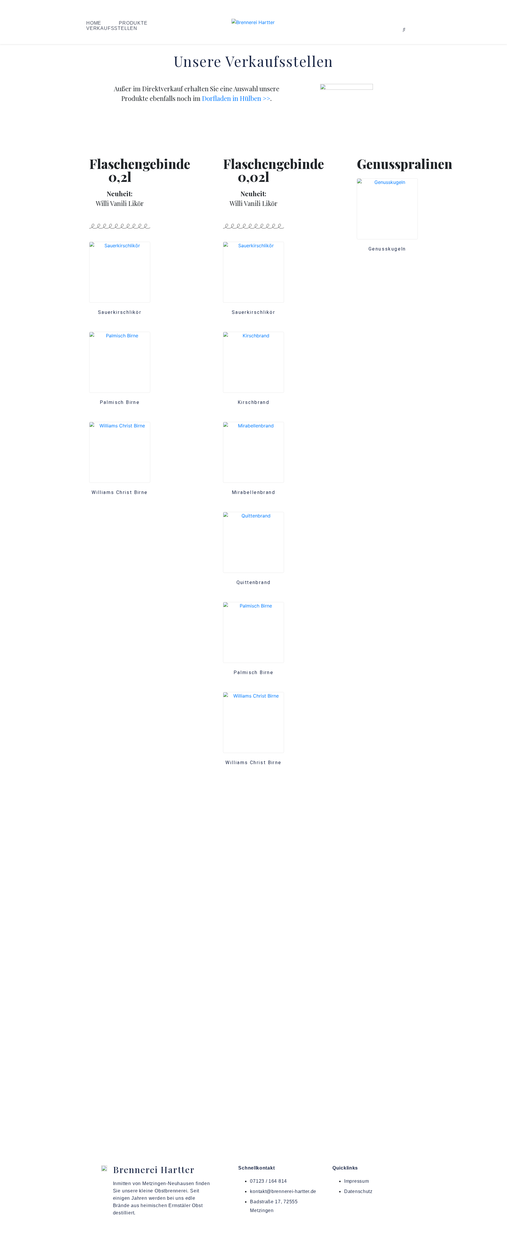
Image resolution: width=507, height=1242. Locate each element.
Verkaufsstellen (111, 28)
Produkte (133, 23)
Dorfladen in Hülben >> (236, 98)
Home (93, 23)
